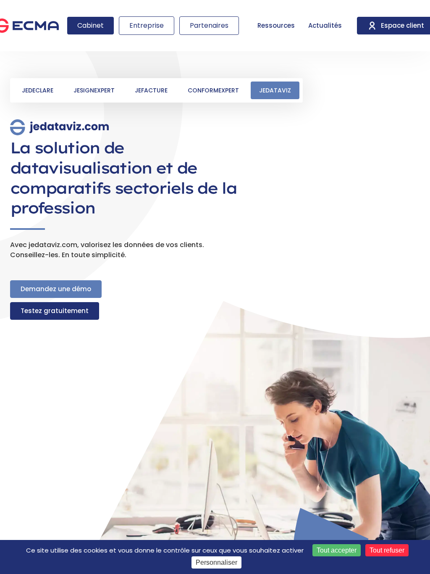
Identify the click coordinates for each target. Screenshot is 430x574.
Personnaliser (216, 562)
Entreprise (146, 25)
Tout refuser (387, 550)
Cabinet (90, 25)
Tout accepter (337, 550)
